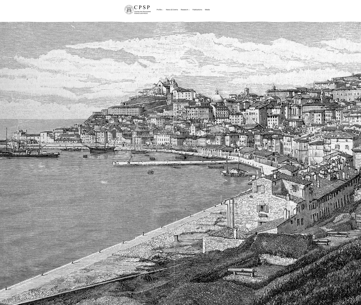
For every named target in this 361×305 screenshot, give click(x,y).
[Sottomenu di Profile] (162, 9)
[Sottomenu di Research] (189, 9)
